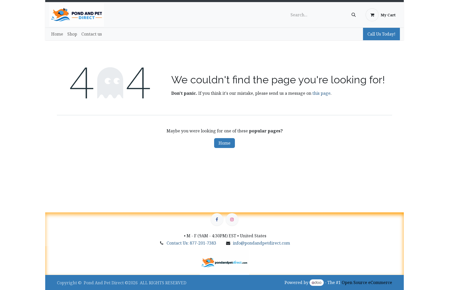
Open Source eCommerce (367, 282)
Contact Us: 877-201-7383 (191, 243)
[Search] (353, 14)
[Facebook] (217, 219)
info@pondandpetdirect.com (261, 243)
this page (321, 93)
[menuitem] (57, 34)
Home (224, 143)
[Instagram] (232, 219)
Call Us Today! (381, 34)
